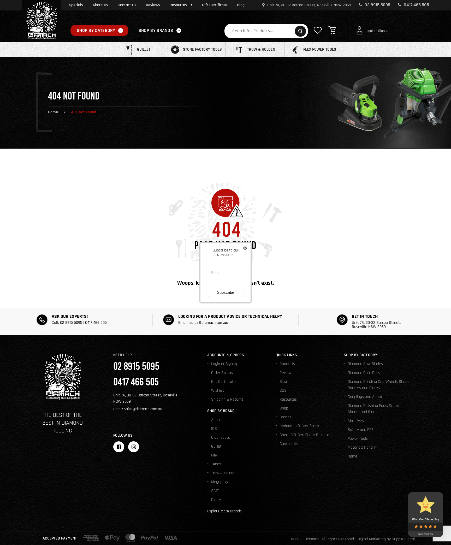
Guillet (216, 446)
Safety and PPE (360, 429)
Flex (214, 455)
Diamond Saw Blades (365, 364)
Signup (383, 30)
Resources (178, 5)
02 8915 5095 (377, 5)
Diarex (216, 499)
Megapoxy (219, 482)
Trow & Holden (223, 473)
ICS (214, 428)
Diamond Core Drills (364, 373)
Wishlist (217, 390)
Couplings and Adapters (368, 397)
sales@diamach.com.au (208, 322)
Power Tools (358, 438)
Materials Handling (363, 447)
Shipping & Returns (227, 399)
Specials (76, 5)
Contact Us (127, 5)
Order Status (222, 373)
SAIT (215, 491)
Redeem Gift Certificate (299, 426)
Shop (284, 408)
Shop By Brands (156, 30)
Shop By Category (96, 30)
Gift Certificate (214, 5)
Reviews (153, 5)
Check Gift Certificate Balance (304, 435)
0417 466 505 (416, 5)
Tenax (216, 464)
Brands (285, 417)
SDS (283, 390)
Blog (241, 5)
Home (53, 112)
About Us (100, 5)
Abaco (216, 420)
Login (371, 30)
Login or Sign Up (224, 364)
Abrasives (356, 421)
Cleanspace (220, 437)
